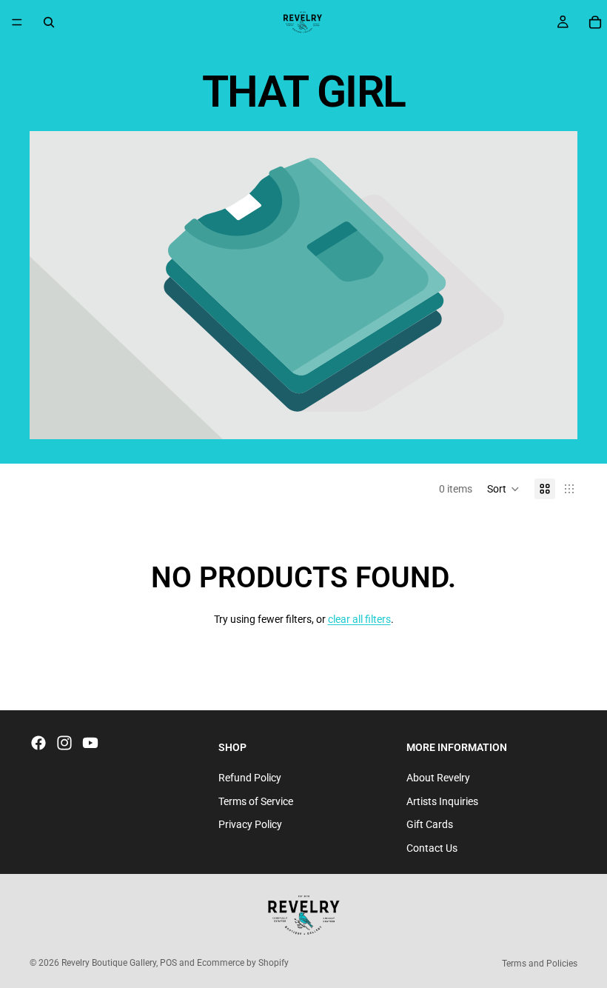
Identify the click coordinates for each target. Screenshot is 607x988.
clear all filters (359, 619)
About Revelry (438, 778)
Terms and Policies (539, 963)
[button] (503, 489)
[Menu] (17, 22)
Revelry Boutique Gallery (108, 963)
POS (168, 963)
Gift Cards (429, 824)
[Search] (49, 22)
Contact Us (431, 847)
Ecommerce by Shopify (243, 963)
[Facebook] (38, 743)
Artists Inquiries (442, 801)
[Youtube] (90, 743)
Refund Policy (249, 778)
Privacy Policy (250, 824)
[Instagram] (64, 743)
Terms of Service (255, 801)
